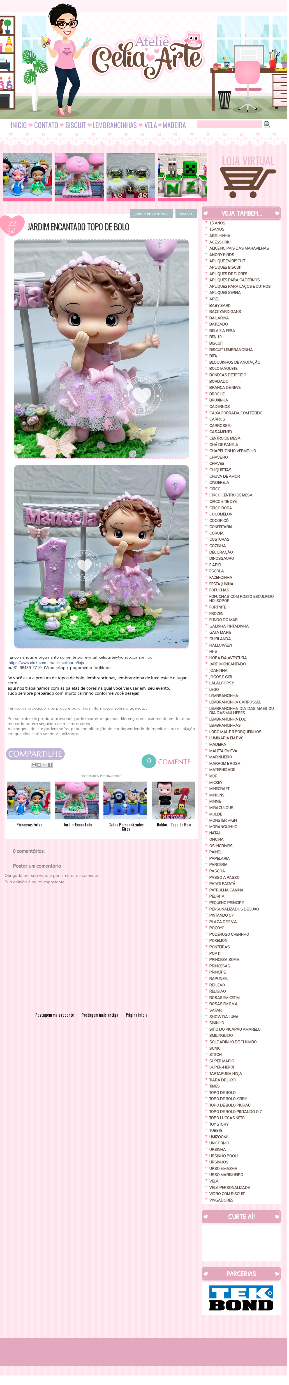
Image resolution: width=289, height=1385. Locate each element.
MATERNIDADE (222, 769)
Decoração (221, 552)
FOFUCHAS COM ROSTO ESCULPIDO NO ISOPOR (241, 598)
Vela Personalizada (230, 1187)
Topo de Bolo (222, 1092)
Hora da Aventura (228, 658)
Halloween (220, 645)
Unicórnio (219, 1143)
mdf (213, 776)
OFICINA (216, 839)
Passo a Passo (224, 877)
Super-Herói (221, 1067)
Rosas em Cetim (224, 997)
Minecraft (219, 788)
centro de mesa (225, 438)
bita (213, 356)
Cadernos (219, 406)
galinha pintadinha (229, 626)
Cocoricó (219, 520)
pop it (215, 953)
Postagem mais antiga (100, 1015)
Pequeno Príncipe (226, 902)
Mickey (215, 782)
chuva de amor (224, 476)
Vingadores (221, 1200)
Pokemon (218, 940)
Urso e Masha (223, 1168)
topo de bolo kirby (228, 1098)
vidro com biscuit (227, 1193)
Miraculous (221, 807)
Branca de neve (225, 387)
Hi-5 (213, 651)
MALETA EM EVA (223, 751)
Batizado (218, 324)
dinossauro (221, 558)
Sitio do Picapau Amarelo (235, 1029)
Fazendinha (220, 577)
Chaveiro (218, 457)
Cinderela (219, 482)
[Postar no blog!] (39, 765)
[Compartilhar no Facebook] (50, 765)
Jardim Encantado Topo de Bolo (78, 226)
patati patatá (222, 883)
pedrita (217, 896)
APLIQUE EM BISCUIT (227, 261)
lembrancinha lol (227, 719)
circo (215, 489)
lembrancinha (223, 695)
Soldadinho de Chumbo (233, 1042)
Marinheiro (220, 757)
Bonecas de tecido (227, 375)
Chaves (216, 463)
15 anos (217, 223)
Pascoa (217, 871)
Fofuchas (219, 590)
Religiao (217, 991)
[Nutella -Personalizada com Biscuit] (131, 177)
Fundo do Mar (223, 619)
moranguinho (223, 826)
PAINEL (215, 852)
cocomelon (220, 514)
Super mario (221, 1061)
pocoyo (217, 928)
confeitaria (221, 526)
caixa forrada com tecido (236, 413)
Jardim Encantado (151, 214)
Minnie (215, 801)
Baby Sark (219, 305)
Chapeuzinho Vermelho (232, 451)
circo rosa (220, 508)
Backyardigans (225, 311)
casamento (220, 431)
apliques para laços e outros (240, 286)
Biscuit (186, 214)
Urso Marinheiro (226, 1174)
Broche (217, 394)
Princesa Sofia (224, 959)
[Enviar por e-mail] (34, 765)
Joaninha (218, 670)
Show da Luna (224, 1016)
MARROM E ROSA (225, 763)
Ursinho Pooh (223, 1156)
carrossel (220, 425)
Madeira (217, 744)
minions (217, 795)
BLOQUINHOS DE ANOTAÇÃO (234, 362)
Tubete (215, 1130)
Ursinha (217, 1149)
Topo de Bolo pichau (230, 1105)
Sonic (215, 1048)
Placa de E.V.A (223, 921)
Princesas (219, 966)
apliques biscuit (225, 267)
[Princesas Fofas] (27, 177)
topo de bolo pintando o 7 (235, 1111)
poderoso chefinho (229, 934)
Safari (216, 1010)
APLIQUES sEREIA (225, 292)
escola (216, 571)
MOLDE (215, 814)
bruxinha (218, 400)
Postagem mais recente (54, 1015)
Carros (217, 419)
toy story (218, 1124)
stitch (215, 1054)
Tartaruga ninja (225, 1073)
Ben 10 (215, 336)
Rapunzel (218, 978)
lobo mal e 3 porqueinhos (235, 731)
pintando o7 (221, 915)
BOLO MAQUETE (223, 368)
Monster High (223, 820)
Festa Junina (221, 584)
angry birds (221, 254)
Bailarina (219, 318)
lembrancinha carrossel (235, 702)
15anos (217, 229)
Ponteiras (219, 947)
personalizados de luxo (234, 909)
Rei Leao (217, 985)
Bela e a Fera (222, 330)
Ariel (214, 299)
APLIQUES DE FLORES (228, 273)
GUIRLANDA (220, 638)
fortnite (217, 607)
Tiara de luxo (222, 1080)
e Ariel (215, 565)
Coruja (216, 533)
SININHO (216, 1023)
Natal (215, 833)
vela (214, 1181)
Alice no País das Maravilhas (239, 248)
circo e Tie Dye (223, 501)
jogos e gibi (220, 677)
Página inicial (137, 1015)
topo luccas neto (227, 1118)
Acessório (220, 242)
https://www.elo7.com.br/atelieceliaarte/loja (46, 662)
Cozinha (217, 545)
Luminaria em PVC (226, 738)
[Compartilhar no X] (44, 765)
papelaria (219, 858)
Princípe (217, 972)
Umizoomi (218, 1137)
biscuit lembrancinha (231, 349)
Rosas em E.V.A (223, 1003)
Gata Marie (220, 632)
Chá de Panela (223, 444)
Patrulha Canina (226, 890)
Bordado (218, 381)
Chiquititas (220, 470)
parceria (218, 864)
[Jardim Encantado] (79, 177)
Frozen (216, 613)
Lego (214, 689)
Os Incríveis (221, 845)
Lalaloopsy (221, 683)
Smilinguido (221, 1035)
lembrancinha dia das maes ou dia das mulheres (241, 710)
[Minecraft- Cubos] (182, 177)
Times (214, 1086)
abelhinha (219, 235)
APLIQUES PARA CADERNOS (234, 280)
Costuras (219, 539)
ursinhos (218, 1162)
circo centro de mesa (231, 495)
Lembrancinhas (225, 725)
